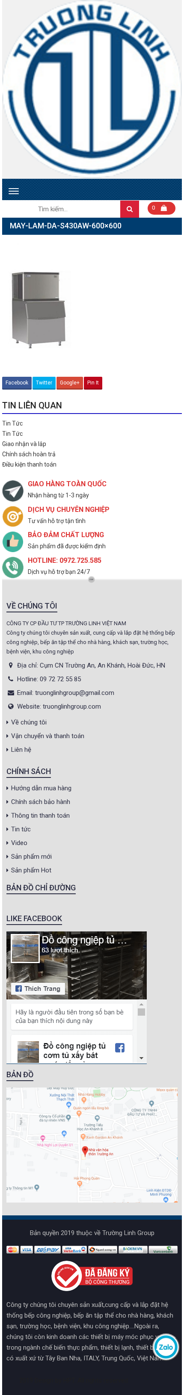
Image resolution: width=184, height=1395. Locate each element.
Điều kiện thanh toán (29, 464)
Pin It (93, 383)
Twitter (44, 383)
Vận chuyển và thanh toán (47, 736)
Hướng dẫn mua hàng (41, 788)
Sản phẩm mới (31, 856)
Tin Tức (12, 423)
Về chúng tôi (29, 722)
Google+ (70, 383)
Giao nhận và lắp (24, 443)
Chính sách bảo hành (40, 802)
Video (19, 843)
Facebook (17, 383)
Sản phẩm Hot (31, 870)
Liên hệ (21, 750)
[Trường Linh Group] (92, 89)
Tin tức (21, 829)
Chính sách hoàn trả (29, 454)
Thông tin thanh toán (40, 815)
